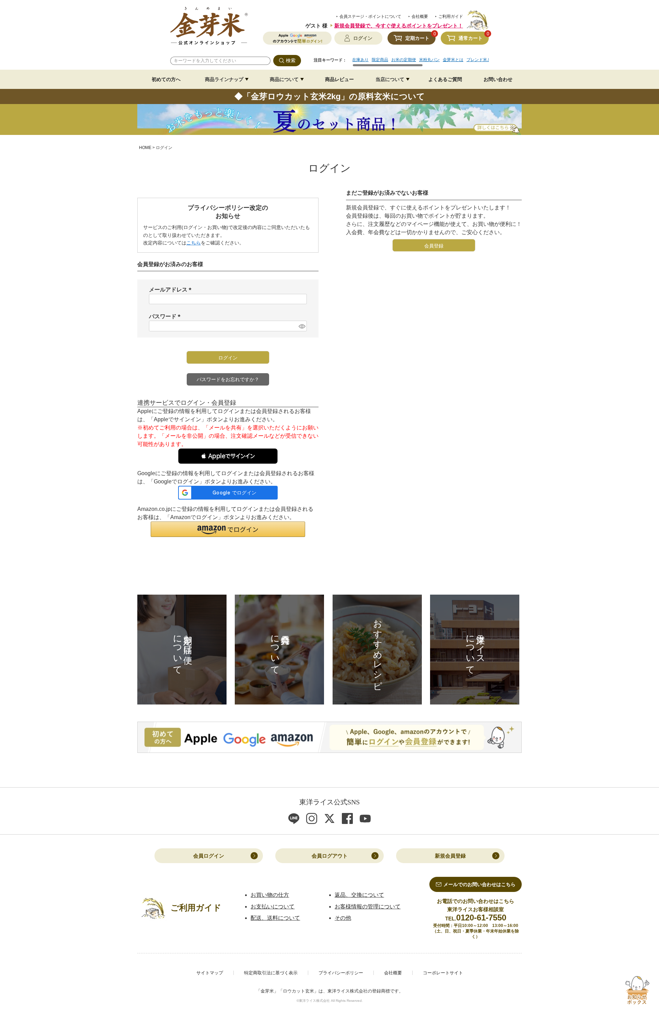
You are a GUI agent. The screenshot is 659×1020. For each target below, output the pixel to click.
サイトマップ (209, 972)
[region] (420, 62)
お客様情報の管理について (368, 906)
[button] (228, 456)
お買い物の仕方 (270, 895)
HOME (145, 147)
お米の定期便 (403, 59)
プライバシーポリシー (341, 972)
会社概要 (420, 16)
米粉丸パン (429, 59)
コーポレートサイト (443, 972)
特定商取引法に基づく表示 (271, 972)
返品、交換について (359, 895)
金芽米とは (453, 59)
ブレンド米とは (480, 59)
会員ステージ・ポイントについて (370, 16)
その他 (343, 918)
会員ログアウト (330, 856)
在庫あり (360, 59)
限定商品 (380, 59)
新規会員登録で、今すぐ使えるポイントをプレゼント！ (398, 25)
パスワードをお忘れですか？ (228, 379)
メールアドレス (171, 290)
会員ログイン (208, 856)
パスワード (166, 316)
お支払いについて (272, 906)
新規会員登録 (450, 856)
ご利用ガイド (450, 16)
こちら (193, 242)
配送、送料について (275, 918)
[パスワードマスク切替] (302, 326)
